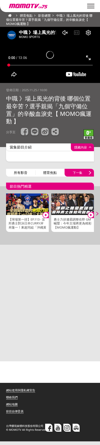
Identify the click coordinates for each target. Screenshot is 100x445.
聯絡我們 (12, 397)
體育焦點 (50, 172)
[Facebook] (48, 427)
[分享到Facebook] (24, 132)
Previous (6, 214)
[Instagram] (67, 427)
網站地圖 (12, 404)
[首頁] (8, 15)
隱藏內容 (80, 147)
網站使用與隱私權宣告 (20, 390)
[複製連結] (55, 132)
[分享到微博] (45, 132)
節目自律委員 (15, 411)
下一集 (77, 173)
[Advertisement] (50, 303)
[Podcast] (76, 427)
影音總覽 (44, 15)
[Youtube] (58, 427)
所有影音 (20, 172)
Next (94, 214)
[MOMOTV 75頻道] (45, 6)
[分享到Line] (35, 132)
